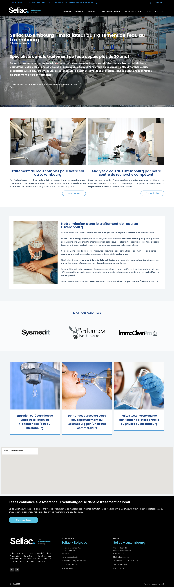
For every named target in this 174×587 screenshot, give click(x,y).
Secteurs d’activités (133, 11)
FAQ (149, 11)
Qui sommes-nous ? (111, 11)
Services (91, 11)
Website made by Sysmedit (154, 584)
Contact (159, 11)
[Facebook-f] (12, 569)
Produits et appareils (72, 11)
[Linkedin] (17, 569)
